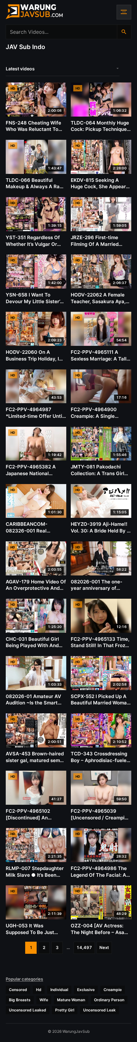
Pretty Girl (64, 1010)
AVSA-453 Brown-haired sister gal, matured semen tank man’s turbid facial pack (36, 763)
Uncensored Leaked (27, 1010)
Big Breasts (20, 999)
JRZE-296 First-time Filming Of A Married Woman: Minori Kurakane (99, 243)
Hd (38, 989)
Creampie (113, 989)
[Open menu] (124, 12)
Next (104, 947)
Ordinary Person (109, 999)
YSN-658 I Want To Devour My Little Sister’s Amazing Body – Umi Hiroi (35, 301)
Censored (18, 989)
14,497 (84, 947)
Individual (59, 989)
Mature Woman (71, 999)
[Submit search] (124, 32)
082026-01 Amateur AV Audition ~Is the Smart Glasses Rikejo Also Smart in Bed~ (33, 706)
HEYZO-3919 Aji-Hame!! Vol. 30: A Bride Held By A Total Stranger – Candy (100, 530)
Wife (44, 999)
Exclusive (86, 989)
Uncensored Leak (99, 1010)
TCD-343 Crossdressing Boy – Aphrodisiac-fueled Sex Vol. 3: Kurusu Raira (100, 760)
